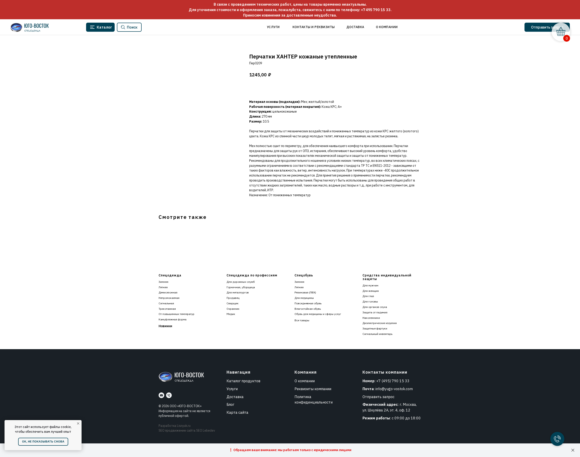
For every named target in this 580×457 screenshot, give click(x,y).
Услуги (232, 389)
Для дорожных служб (241, 281)
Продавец (233, 298)
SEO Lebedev (205, 430)
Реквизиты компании (313, 389)
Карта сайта (237, 412)
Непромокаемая (169, 298)
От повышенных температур (176, 314)
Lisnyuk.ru (184, 426)
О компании (305, 381)
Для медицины (304, 298)
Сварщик (233, 303)
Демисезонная (168, 292)
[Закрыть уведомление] (78, 423)
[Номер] (169, 395)
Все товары (302, 320)
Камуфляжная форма (172, 319)
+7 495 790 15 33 (376, 9)
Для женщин (370, 291)
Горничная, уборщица (241, 287)
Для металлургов (238, 292)
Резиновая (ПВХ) (305, 292)
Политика (303, 396)
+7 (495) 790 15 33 (392, 381)
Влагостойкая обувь (308, 308)
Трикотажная (167, 308)
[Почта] (161, 395)
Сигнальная (166, 303)
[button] (547, 27)
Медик (231, 314)
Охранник (233, 308)
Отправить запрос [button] (378, 396)
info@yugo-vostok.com (394, 389)
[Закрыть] (572, 450)
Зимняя (163, 281)
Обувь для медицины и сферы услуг (318, 314)
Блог (230, 404)
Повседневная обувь (308, 303)
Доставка (235, 396)
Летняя (163, 287)
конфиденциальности (314, 402)
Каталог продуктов (243, 381)
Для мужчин (370, 285)
